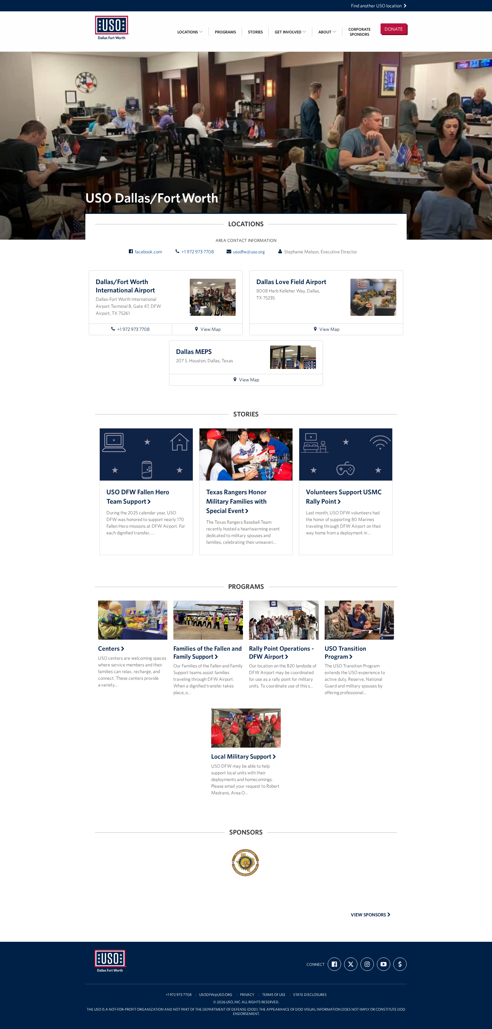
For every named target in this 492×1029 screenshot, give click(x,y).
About (325, 31)
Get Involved (288, 31)
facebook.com (148, 252)
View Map (216, 330)
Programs (225, 31)
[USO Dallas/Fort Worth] (112, 15)
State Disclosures (310, 995)
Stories (255, 31)
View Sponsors (369, 915)
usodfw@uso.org (249, 252)
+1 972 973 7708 (197, 252)
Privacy (247, 995)
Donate (394, 29)
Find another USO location (376, 5)
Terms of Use (273, 995)
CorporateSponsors (359, 32)
